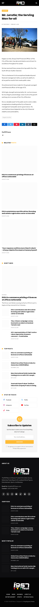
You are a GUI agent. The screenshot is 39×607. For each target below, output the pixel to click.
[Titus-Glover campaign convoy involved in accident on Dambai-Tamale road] (5, 323)
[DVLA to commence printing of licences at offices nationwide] (19, 159)
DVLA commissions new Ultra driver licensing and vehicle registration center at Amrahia (19, 212)
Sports (19, 597)
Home (8, 594)
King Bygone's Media (28, 601)
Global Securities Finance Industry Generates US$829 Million (23, 364)
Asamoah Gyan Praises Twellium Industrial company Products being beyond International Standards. (23, 385)
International (29, 597)
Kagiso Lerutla (7, 117)
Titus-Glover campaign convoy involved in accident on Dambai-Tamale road (22, 323)
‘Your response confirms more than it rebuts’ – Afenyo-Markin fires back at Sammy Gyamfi (19, 249)
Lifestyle (28, 594)
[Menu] (3, 3)
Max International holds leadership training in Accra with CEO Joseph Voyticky (23, 375)
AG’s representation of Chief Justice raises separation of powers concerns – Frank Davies (23, 334)
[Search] (36, 3)
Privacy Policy (16, 448)
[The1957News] (19, 3)
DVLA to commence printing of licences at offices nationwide (17, 176)
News (13, 594)
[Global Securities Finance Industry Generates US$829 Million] (5, 365)
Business (5, 10)
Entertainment (10, 597)
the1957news (6, 24)
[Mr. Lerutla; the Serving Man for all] (19, 51)
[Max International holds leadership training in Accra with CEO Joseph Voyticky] (5, 375)
